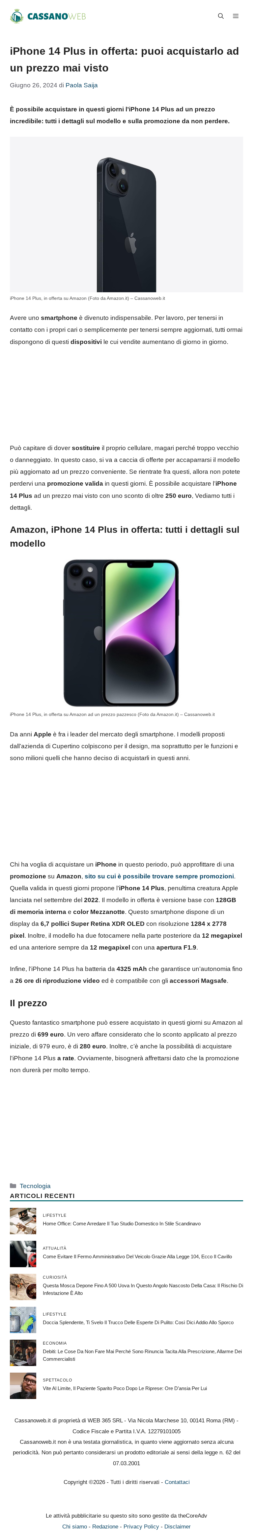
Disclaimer (177, 1527)
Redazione (105, 1527)
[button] (220, 16)
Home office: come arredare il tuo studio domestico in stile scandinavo (122, 1223)
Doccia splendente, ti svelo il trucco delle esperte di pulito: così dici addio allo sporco (138, 1322)
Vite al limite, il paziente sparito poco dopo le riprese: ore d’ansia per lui (125, 1388)
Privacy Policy (141, 1527)
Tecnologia (35, 1186)
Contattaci (177, 1482)
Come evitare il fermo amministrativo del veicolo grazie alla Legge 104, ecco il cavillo (137, 1256)
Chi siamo (74, 1527)
